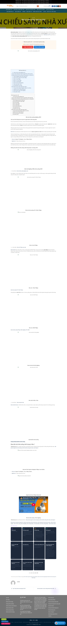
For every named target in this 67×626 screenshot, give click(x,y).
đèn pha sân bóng (27, 522)
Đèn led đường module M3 (53, 601)
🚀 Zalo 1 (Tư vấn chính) (27, 47)
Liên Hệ (44, 11)
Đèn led (12, 131)
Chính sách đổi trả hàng (10, 611)
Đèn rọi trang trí (51, 611)
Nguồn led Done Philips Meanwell (19, 89)
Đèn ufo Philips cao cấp (21, 247)
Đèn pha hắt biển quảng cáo (53, 607)
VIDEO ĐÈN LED (29, 11)
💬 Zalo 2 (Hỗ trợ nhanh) (39, 47)
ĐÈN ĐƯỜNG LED (9, 9)
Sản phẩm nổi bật (16, 91)
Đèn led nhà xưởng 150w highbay (19, 90)
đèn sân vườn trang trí (34, 447)
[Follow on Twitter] (56, 6)
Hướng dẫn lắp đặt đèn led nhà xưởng (18, 441)
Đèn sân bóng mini (51, 609)
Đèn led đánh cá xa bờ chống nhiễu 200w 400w (46, 588)
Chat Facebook (5, 621)
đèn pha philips (37, 523)
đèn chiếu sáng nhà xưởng (28, 576)
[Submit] (38, 6)
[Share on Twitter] (32, 573)
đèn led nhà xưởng (26, 447)
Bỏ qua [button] (50, 0)
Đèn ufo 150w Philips (17, 80)
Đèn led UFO (13, 249)
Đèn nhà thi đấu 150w (17, 84)
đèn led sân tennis (34, 522)
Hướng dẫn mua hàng (10, 603)
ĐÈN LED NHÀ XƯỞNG (41, 9)
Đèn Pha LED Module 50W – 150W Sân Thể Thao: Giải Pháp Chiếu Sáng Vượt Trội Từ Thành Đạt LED (25, 607)
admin (38, 23)
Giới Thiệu (8, 599)
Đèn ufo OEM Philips (17, 81)
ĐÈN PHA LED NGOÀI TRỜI (30, 9)
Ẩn (25, 70)
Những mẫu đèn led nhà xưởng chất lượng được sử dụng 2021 (22, 75)
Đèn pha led (13, 522)
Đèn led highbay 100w (36, 576)
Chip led (13, 139)
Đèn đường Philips (51, 599)
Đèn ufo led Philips (16, 102)
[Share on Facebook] (30, 573)
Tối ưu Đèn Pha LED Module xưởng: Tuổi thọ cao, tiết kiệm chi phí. (26, 613)
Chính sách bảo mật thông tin (11, 605)
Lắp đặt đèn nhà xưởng (17, 85)
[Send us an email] (58, 6)
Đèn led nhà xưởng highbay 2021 (19, 72)
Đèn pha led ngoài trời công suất (54, 603)
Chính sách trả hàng (9, 601)
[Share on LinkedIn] (37, 573)
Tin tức (19, 576)
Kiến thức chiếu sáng (51, 11)
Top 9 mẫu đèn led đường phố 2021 (19, 588)
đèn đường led (20, 447)
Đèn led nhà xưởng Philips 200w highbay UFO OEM (20, 329)
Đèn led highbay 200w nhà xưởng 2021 (20, 76)
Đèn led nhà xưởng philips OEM (44, 576)
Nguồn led (14, 141)
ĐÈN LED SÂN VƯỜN (50, 9)
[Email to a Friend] (33, 573)
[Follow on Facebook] (52, 6)
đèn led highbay (24, 523)
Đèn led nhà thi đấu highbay (18, 82)
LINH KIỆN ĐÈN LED (9, 11)
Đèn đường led (51, 597)
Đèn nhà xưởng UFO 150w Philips (17, 289)
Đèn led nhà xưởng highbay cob (22, 170)
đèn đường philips (30, 523)
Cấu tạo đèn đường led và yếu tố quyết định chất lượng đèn (22, 73)
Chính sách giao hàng (10, 609)
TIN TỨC (23, 11)
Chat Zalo (4, 619)
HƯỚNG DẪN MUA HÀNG (37, 11)
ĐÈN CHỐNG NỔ (18, 11)
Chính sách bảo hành (9, 607)
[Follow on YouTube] (60, 6)
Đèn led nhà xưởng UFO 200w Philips (20, 77)
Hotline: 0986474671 (5, 623)
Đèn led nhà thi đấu (20, 402)
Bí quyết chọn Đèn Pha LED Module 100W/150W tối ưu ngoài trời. (26, 602)
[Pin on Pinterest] (35, 573)
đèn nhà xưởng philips (44, 523)
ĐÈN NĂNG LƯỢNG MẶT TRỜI (19, 9)
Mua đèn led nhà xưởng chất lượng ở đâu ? (19, 86)
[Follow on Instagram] (54, 6)
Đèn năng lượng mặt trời (52, 613)
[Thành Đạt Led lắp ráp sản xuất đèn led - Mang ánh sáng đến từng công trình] (10, 6)
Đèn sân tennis (51, 605)
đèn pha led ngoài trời (30, 519)
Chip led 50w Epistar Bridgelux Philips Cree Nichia (21, 110)
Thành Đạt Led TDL (47, 34)
